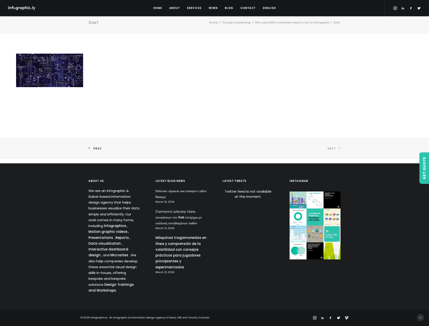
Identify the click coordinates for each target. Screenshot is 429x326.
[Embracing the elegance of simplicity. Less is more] (332, 199)
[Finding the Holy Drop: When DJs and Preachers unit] (298, 250)
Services (194, 8)
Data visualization (105, 243)
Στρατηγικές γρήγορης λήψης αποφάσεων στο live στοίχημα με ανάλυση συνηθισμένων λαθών (179, 217)
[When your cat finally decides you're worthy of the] (298, 216)
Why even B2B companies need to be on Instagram (292, 22)
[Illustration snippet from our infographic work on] (298, 199)
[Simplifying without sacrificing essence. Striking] (315, 250)
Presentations (101, 237)
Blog (229, 8)
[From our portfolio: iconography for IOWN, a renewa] (332, 250)
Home (157, 8)
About (174, 8)
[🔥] (332, 233)
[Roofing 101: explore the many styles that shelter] (332, 216)
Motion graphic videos (108, 231)
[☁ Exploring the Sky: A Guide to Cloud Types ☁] (298, 233)
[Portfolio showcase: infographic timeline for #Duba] (315, 199)
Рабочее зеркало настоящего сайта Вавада (181, 194)
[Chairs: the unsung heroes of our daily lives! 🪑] (315, 233)
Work (213, 8)
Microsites (119, 255)
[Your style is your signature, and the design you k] (315, 216)
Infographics (115, 225)
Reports (123, 237)
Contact (248, 8)
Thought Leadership (236, 22)
